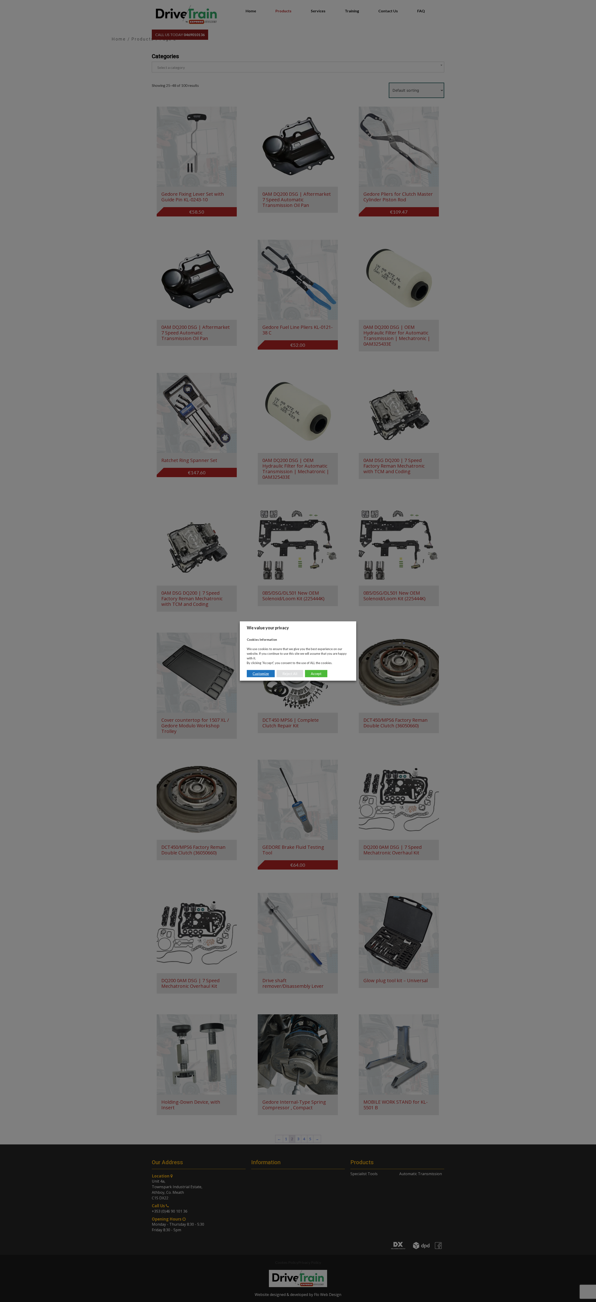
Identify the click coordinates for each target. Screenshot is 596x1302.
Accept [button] (316, 673)
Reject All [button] (289, 673)
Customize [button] (261, 673)
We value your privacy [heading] (268, 627)
